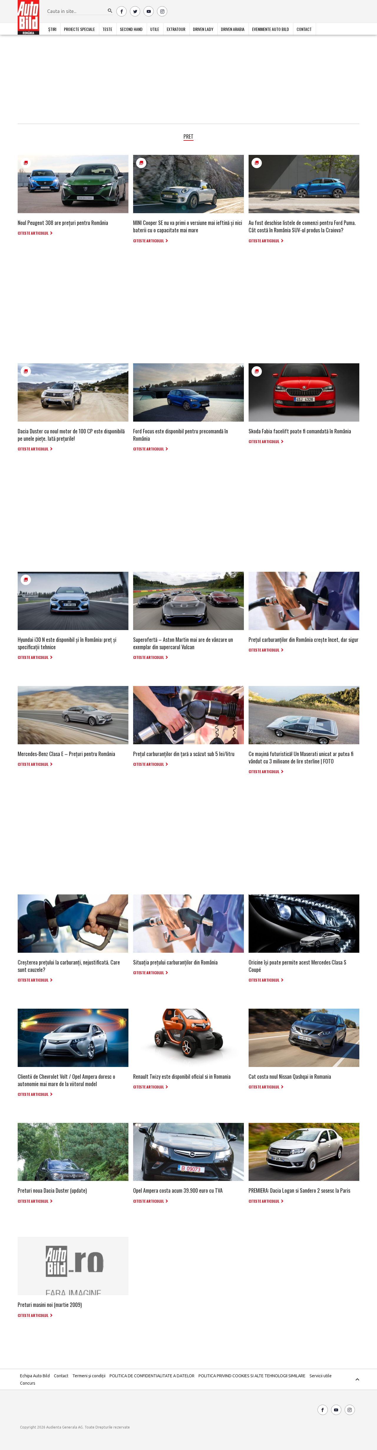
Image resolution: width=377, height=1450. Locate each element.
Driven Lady (203, 29)
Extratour (176, 29)
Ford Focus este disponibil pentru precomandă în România (180, 434)
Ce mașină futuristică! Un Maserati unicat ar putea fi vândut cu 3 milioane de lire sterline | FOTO (301, 757)
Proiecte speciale (79, 29)
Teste (107, 29)
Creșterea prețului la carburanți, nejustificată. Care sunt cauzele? (69, 965)
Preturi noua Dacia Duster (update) (52, 1190)
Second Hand (131, 29)
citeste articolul (33, 233)
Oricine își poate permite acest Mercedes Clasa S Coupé (297, 965)
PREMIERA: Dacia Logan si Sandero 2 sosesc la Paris (299, 1190)
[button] (110, 10)
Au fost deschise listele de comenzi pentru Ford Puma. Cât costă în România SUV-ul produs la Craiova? (302, 226)
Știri (52, 29)
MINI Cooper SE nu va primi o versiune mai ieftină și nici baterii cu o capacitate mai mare (187, 226)
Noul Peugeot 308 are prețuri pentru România (63, 222)
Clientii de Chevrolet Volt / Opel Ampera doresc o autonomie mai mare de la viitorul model (66, 1080)
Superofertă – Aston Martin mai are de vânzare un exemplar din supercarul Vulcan (183, 643)
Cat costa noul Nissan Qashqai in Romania (290, 1076)
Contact (304, 29)
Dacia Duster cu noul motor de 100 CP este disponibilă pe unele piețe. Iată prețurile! (71, 434)
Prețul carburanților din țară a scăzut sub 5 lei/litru (183, 754)
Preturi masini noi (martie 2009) (50, 1304)
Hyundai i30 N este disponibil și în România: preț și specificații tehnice (67, 643)
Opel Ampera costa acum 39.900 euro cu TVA (178, 1190)
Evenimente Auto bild (270, 29)
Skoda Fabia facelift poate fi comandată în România (300, 431)
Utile (154, 29)
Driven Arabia (232, 29)
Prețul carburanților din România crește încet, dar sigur (303, 639)
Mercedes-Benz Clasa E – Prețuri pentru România (66, 754)
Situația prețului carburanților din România (175, 962)
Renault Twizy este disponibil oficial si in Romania (182, 1076)
